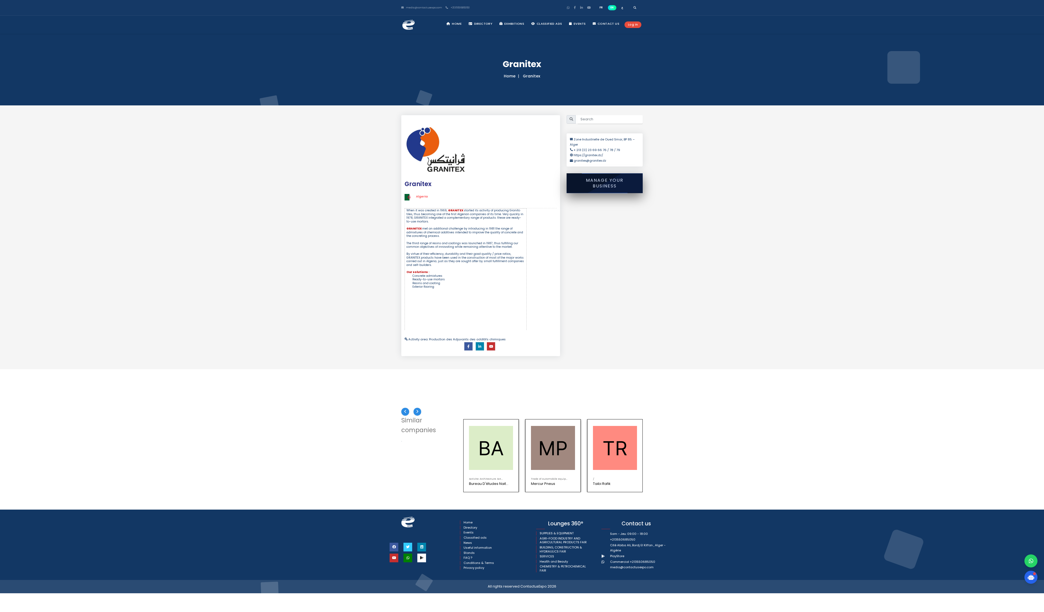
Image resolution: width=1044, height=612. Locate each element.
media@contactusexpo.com (632, 567)
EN (612, 7)
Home (456, 23)
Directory (482, 23)
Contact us (608, 23)
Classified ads (549, 23)
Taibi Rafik (601, 483)
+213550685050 (459, 7)
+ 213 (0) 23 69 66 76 (590, 150)
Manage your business (604, 183)
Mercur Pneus (543, 483)
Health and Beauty (554, 562)
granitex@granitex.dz (590, 160)
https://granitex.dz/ (588, 155)
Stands (469, 553)
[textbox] (466, 269)
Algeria (422, 196)
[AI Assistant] (1030, 577)
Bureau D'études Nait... (488, 483)
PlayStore (617, 556)
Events (579, 23)
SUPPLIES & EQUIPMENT (557, 533)
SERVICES (547, 556)
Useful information (478, 548)
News (468, 543)
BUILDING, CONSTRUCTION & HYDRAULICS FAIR (561, 549)
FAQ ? (468, 558)
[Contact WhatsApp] (1030, 560)
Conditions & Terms (479, 563)
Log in (633, 24)
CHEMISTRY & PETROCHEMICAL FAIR (563, 568)
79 (618, 150)
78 (611, 150)
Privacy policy (474, 568)
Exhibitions (513, 23)
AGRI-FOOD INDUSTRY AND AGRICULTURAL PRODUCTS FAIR (563, 540)
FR (601, 7)
